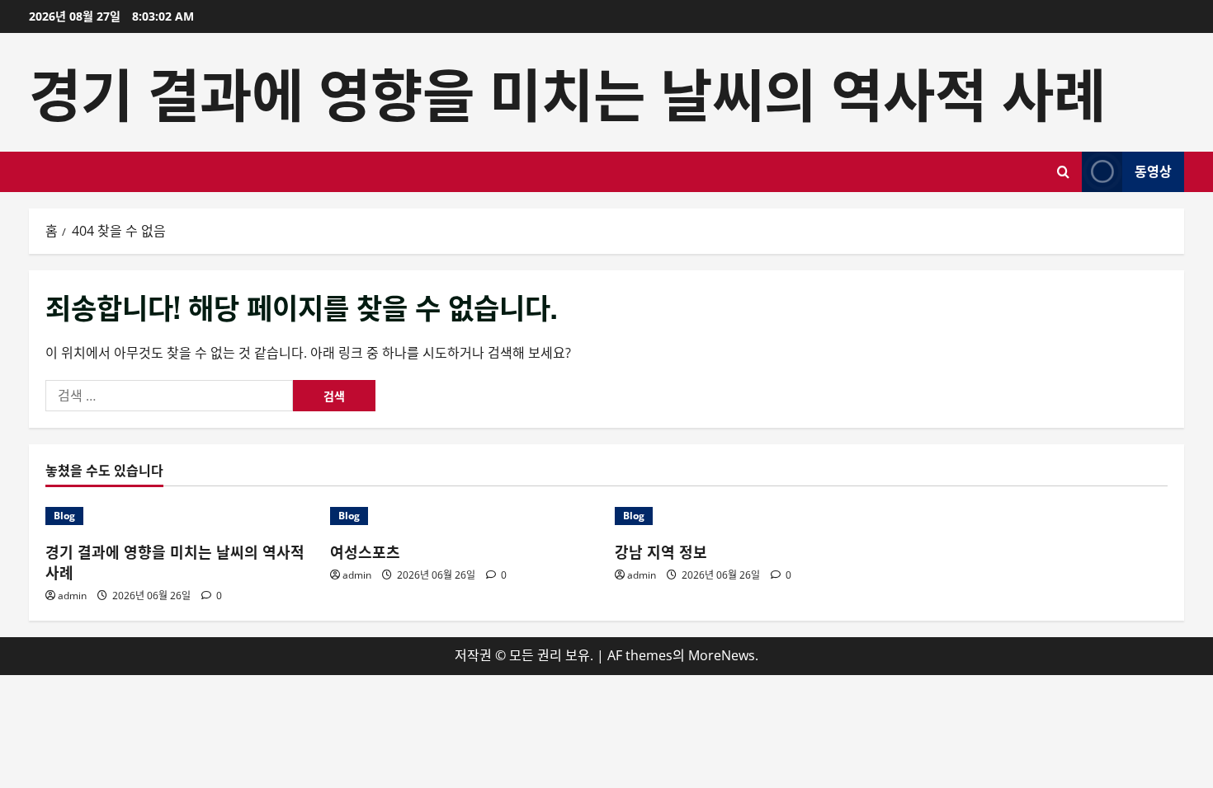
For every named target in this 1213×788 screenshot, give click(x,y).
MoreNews (721, 655)
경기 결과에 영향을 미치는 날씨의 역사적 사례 (567, 91)
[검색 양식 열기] (1063, 172)
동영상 (1153, 171)
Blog (64, 516)
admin (72, 596)
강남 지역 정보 (661, 551)
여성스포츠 (365, 551)
